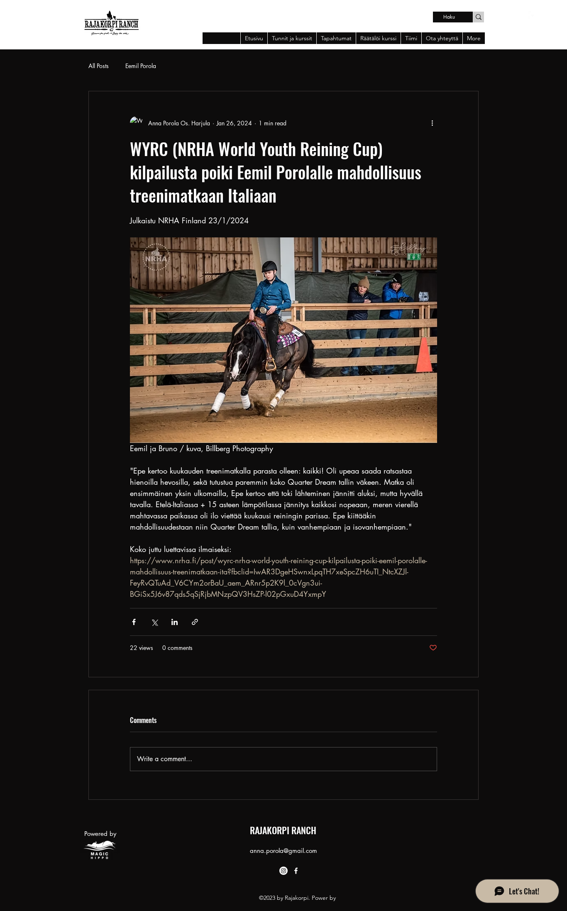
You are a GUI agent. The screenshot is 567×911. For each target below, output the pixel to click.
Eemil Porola (140, 66)
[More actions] (432, 123)
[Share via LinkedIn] (174, 622)
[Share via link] (195, 622)
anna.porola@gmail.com (283, 851)
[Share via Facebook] (134, 622)
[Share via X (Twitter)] (154, 622)
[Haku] (478, 17)
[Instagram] (283, 871)
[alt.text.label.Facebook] (532, 15)
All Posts (98, 66)
